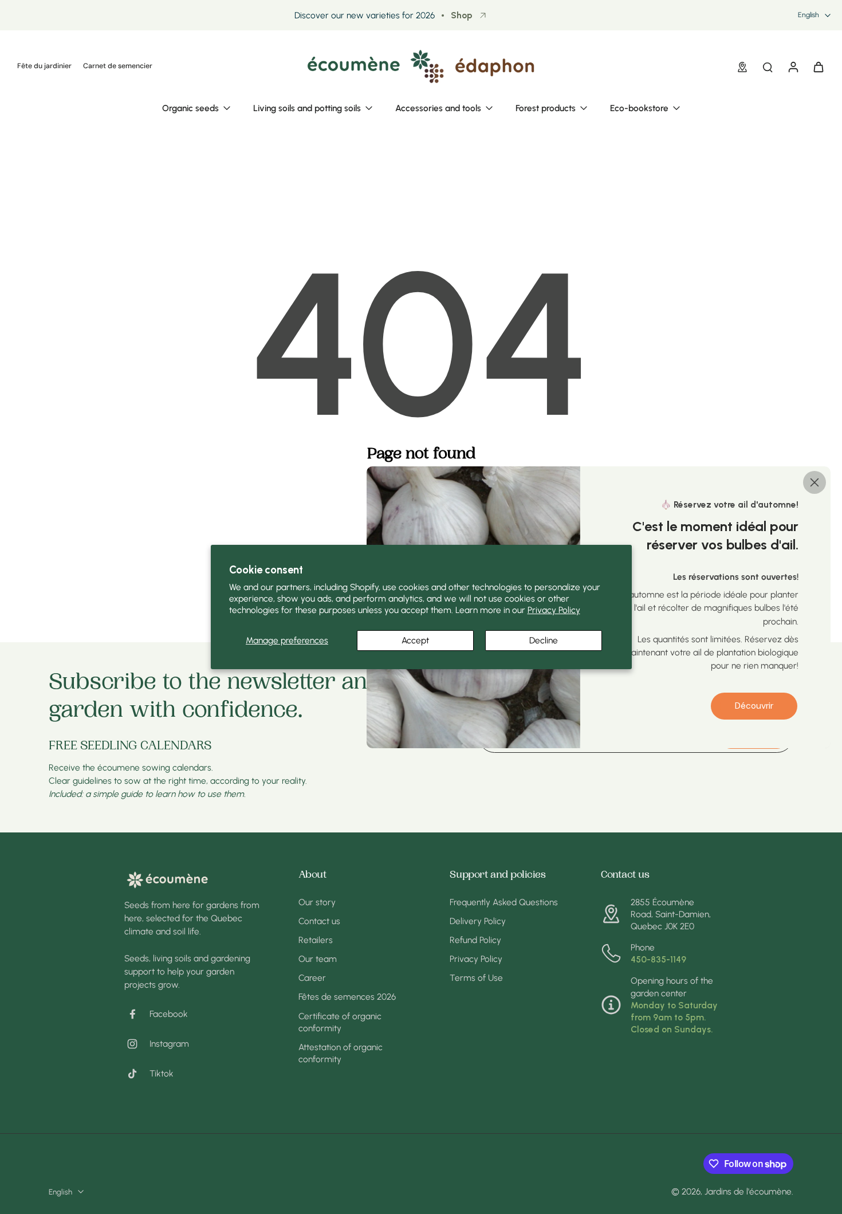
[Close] (814, 481)
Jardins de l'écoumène (748, 1191)
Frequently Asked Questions (504, 902)
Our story (317, 902)
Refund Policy (475, 939)
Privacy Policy (554, 609)
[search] (767, 66)
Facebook (168, 1013)
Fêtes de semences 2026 (347, 996)
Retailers (315, 939)
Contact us (319, 921)
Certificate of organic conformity (339, 1022)
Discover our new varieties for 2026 (364, 15)
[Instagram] (136, 1043)
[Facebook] (136, 1014)
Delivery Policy (478, 921)
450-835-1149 (658, 959)
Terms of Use (476, 977)
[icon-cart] (818, 66)
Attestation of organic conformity (340, 1053)
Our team (317, 958)
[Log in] (792, 66)
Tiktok (161, 1073)
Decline (543, 640)
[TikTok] (136, 1073)
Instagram (169, 1043)
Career (312, 977)
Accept (415, 640)
